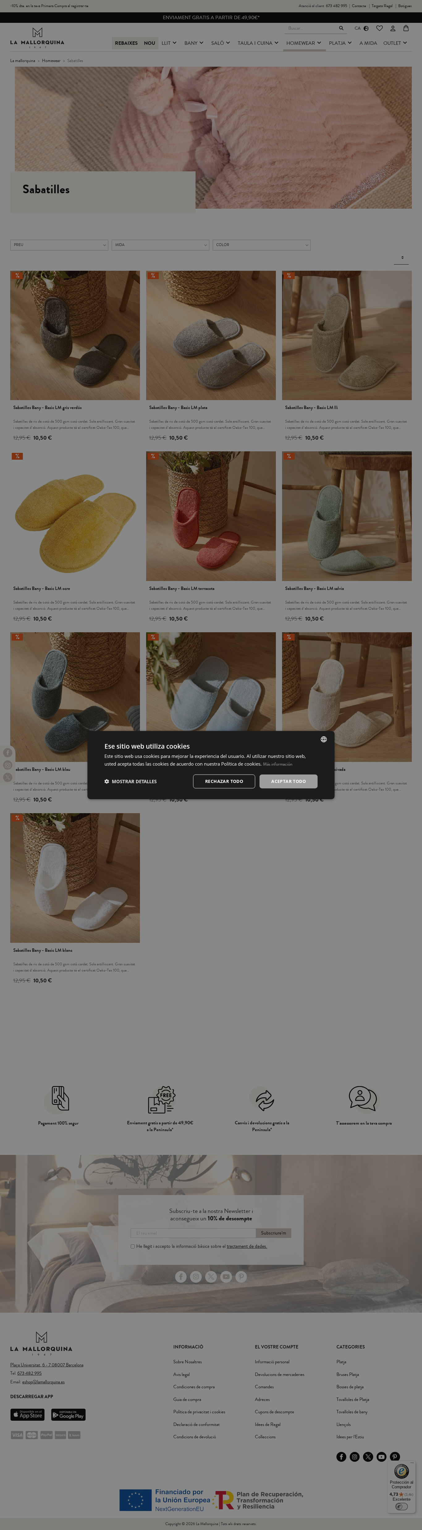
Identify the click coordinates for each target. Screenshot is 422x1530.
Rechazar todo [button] (224, 781)
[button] (130, 781)
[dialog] (211, 765)
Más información (277, 764)
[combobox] (324, 739)
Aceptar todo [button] (288, 781)
